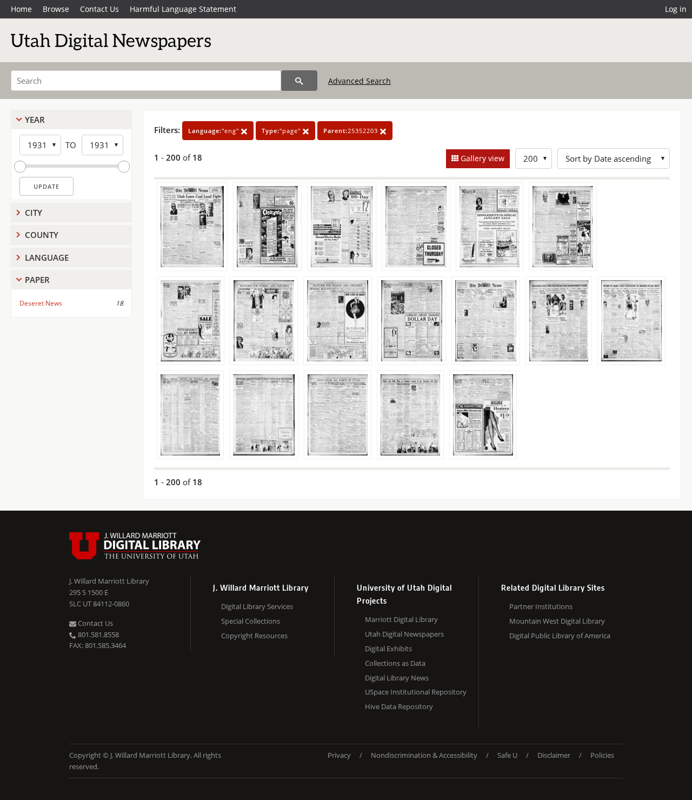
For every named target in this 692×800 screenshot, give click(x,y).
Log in (676, 9)
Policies (602, 755)
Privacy (339, 755)
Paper (37, 279)
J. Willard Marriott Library (109, 581)
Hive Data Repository (399, 706)
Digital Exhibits (388, 648)
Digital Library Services (257, 606)
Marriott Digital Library (401, 619)
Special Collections (250, 621)
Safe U (507, 755)
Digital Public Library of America (559, 635)
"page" (282, 131)
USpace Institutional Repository (416, 692)
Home (21, 9)
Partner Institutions (541, 606)
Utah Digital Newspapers (404, 634)
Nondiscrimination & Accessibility (424, 755)
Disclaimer (553, 755)
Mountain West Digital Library (557, 621)
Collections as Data (395, 663)
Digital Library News (397, 678)
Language (47, 257)
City (33, 212)
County (41, 234)
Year (35, 119)
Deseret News (40, 303)
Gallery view (481, 158)
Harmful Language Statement (183, 9)
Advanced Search (359, 81)
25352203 (351, 131)
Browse (56, 9)
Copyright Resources (254, 635)
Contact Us (99, 9)
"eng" (214, 131)
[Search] (299, 80)
